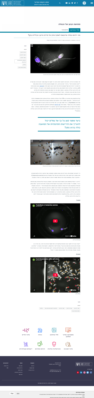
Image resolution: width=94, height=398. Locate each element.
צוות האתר (20, 374)
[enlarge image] (32, 46)
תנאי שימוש (20, 370)
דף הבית (78, 40)
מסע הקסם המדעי (41, 3)
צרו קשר (32, 365)
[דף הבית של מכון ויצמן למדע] (12, 3)
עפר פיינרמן (23, 52)
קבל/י (12, 393)
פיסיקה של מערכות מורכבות (51, 308)
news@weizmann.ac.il (54, 370)
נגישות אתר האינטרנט (18, 372)
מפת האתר (20, 365)
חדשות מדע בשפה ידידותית (64, 40)
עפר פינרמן (57, 104)
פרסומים (73, 40)
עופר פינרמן (23, 57)
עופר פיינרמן (23, 55)
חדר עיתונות (6, 365)
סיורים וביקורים (31, 370)
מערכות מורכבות (22, 67)
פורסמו (41, 86)
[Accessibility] (84, 3)
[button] (60, 3)
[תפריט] (92, 3)
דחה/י (18, 393)
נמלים (24, 64)
